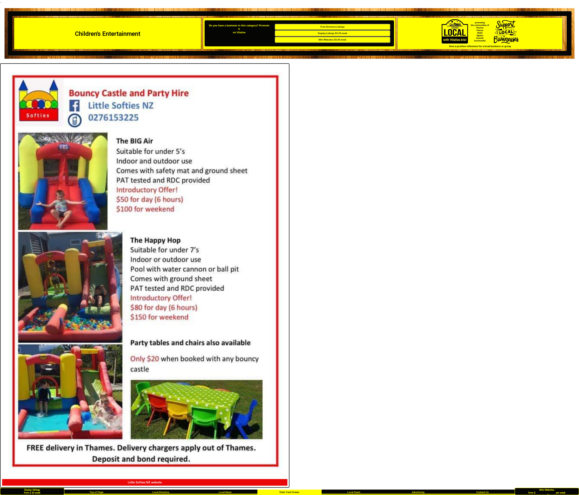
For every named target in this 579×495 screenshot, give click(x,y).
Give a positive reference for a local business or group (480, 46)
